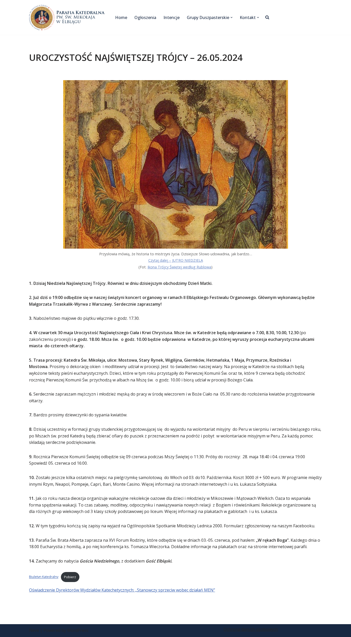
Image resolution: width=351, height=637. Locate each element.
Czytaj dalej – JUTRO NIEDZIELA (175, 260)
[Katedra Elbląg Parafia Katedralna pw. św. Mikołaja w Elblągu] (67, 17)
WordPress (77, 630)
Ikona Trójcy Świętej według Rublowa (179, 267)
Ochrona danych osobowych (251, 629)
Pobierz (70, 577)
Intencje (171, 17)
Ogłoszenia (145, 17)
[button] (231, 17)
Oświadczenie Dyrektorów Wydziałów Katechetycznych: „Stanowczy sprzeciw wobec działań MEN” (122, 590)
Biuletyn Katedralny (43, 577)
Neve (34, 630)
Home (121, 17)
